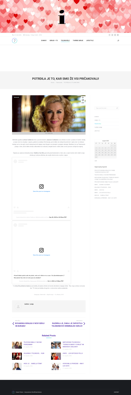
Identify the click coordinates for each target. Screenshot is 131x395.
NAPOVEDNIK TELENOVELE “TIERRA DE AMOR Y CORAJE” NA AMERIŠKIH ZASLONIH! (73, 344)
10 (96, 150)
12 (102, 150)
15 (111, 150)
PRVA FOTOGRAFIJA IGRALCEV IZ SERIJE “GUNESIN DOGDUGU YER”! (105, 171)
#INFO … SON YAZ (99, 190)
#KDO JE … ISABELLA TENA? (33, 363)
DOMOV (97, 116)
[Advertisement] (65, 57)
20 (105, 152)
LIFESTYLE (97, 131)
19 (102, 152)
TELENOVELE (98, 124)
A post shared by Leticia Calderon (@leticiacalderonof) (31, 217)
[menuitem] (44, 40)
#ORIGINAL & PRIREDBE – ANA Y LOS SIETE (73, 365)
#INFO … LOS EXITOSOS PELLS (73, 353)
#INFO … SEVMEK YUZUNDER (102, 184)
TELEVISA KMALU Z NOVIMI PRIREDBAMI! (33, 343)
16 (114, 150)
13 (105, 150)
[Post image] (17, 345)
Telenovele (16, 97)
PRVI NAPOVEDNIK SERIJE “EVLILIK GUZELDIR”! (106, 182)
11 (99, 150)
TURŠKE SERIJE (98, 127)
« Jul (96, 160)
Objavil (50, 294)
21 (108, 152)
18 (99, 152)
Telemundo (33, 281)
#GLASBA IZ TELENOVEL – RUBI (34, 353)
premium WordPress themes (34, 392)
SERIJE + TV (97, 120)
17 (96, 152)
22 (111, 152)
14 (108, 150)
